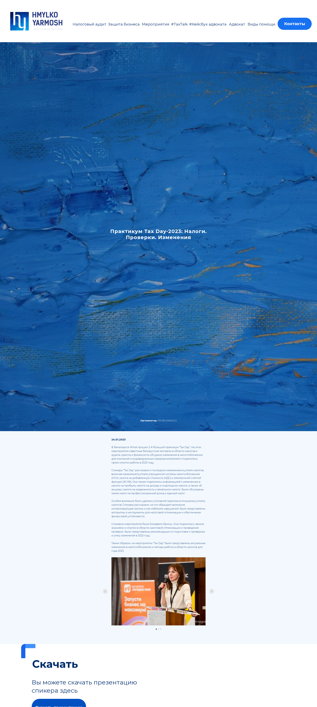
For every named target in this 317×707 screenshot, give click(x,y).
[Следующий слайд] (211, 591)
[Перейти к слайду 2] (158, 629)
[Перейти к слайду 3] (160, 629)
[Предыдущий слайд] (105, 591)
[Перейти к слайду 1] (156, 629)
